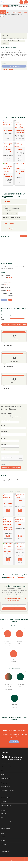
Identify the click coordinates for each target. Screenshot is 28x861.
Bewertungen (19, 12)
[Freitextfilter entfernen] (21, 2)
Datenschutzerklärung (8, 462)
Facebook (3, 836)
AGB (2, 817)
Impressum (3, 813)
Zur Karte (4, 483)
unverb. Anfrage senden (14, 66)
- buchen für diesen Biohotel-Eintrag (14, 706)
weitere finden (19, 641)
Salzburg (9, 282)
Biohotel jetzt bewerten (15, 324)
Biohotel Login (5, 851)
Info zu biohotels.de (5, 778)
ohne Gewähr (10, 577)
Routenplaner (24, 236)
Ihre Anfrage (4, 431)
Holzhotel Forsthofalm (8, 150)
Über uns (3, 774)
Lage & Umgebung (10, 229)
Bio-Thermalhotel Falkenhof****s (8, 175)
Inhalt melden (21, 577)
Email (2, 449)
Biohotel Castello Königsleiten (20, 172)
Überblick (7, 201)
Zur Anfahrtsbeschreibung (8, 485)
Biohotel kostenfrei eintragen (7, 790)
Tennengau (8, 290)
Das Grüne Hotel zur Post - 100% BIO (8, 129)
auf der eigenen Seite (20, 685)
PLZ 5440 (9, 277)
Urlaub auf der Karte (5, 763)
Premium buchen (6, 794)
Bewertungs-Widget (5, 797)
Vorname (3, 438)
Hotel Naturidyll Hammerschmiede (20, 131)
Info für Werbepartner (6, 805)
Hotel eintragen (14, 741)
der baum (20, 149)
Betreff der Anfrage (6, 425)
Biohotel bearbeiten (5, 786)
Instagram (3, 840)
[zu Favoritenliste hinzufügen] (2, 15)
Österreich (6, 284)
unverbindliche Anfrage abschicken (11, 467)
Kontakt (10, 300)
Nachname (4, 444)
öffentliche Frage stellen (14, 608)
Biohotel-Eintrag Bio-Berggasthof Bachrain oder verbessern (8, 686)
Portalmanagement (5, 828)
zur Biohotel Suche (1, 6)
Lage (8, 12)
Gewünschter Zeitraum (7, 413)
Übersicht (3, 12)
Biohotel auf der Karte (8, 69)
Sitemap (3, 824)
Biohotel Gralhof (20, 549)
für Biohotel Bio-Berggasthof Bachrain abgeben (8, 642)
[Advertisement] (14, 92)
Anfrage (25, 12)
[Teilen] (22, 859)
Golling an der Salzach (9, 280)
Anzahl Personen (5, 420)
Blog (2, 770)
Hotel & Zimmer (8, 223)
